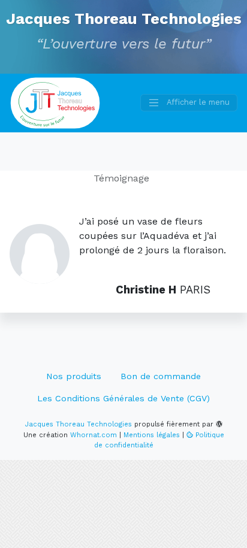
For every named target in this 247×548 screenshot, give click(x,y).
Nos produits (73, 376)
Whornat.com (93, 435)
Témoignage (121, 178)
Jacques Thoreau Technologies (124, 19)
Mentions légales (151, 435)
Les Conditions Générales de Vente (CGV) (123, 398)
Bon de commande (161, 376)
